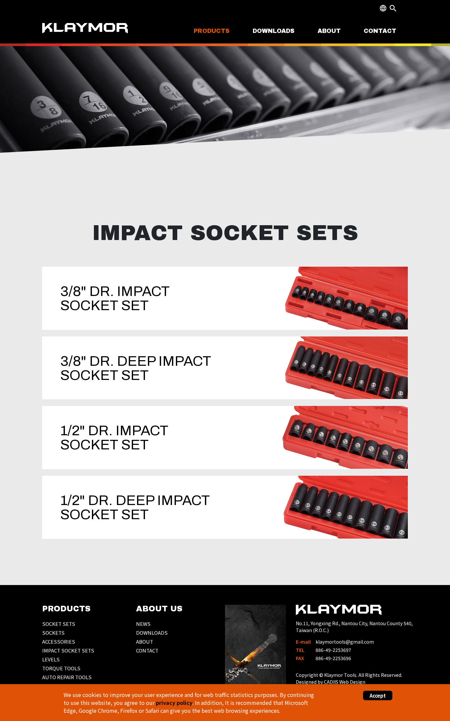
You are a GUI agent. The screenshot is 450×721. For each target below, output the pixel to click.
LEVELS (51, 659)
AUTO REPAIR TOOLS (67, 677)
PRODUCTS (212, 31)
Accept (378, 695)
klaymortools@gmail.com (345, 641)
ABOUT (329, 31)
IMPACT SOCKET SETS (68, 650)
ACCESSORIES (58, 641)
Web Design (352, 682)
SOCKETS (53, 632)
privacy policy (174, 703)
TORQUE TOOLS (61, 668)
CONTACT (380, 31)
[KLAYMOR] (85, 33)
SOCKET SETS (58, 623)
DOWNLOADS (274, 31)
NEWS (143, 623)
